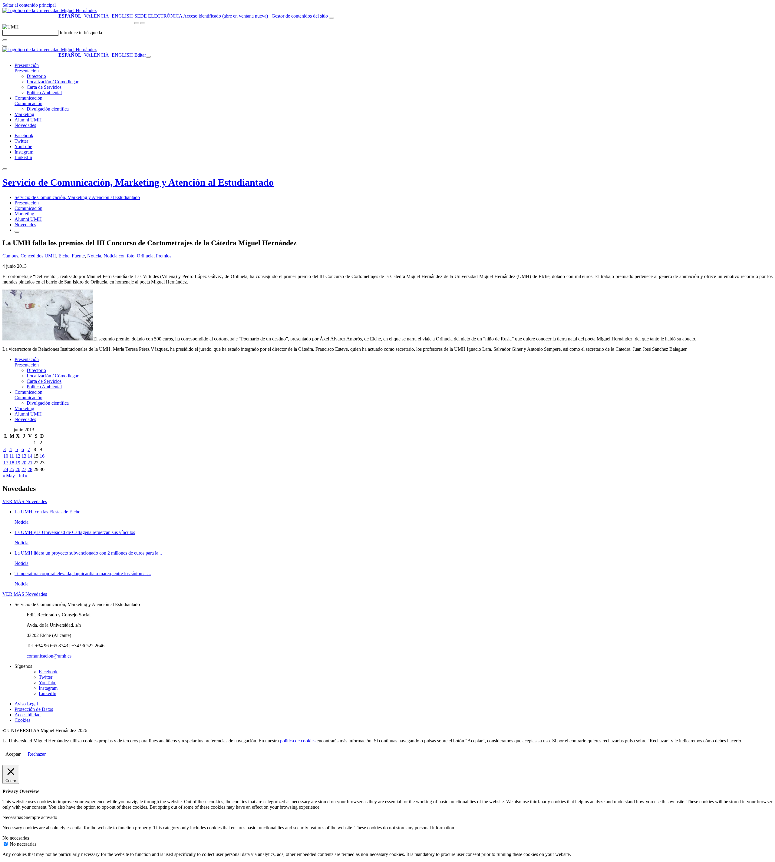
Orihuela (145, 255)
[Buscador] (331, 17)
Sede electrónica (158, 15)
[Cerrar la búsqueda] (4, 46)
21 (30, 462)
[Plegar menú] (148, 57)
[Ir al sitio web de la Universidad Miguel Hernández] (49, 10)
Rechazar (37, 754)
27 (23, 469)
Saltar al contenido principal (29, 5)
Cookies (22, 720)
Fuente (78, 255)
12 (17, 456)
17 (5, 462)
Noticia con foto (119, 255)
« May (8, 475)
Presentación (27, 65)
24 (5, 469)
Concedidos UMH (38, 255)
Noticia (94, 255)
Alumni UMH (28, 119)
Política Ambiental (44, 92)
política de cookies (297, 740)
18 (11, 462)
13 (23, 456)
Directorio (36, 76)
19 (17, 462)
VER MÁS (24, 501)
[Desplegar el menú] (142, 23)
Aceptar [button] (13, 754)
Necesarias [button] (13, 817)
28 (30, 469)
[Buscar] (4, 40)
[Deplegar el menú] (17, 232)
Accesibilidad (28, 714)
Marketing (24, 114)
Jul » (23, 475)
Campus (10, 255)
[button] (27, 70)
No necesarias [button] (15, 837)
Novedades (25, 125)
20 (23, 462)
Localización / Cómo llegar (52, 81)
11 (11, 456)
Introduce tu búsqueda (81, 32)
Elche (63, 255)
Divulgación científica (48, 108)
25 (11, 469)
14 (30, 456)
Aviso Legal (26, 703)
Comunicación (28, 98)
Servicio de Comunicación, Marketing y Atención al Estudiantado (138, 182)
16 (42, 456)
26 (17, 469)
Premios (163, 255)
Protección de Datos (34, 709)
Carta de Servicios (44, 87)
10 (5, 456)
